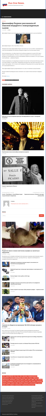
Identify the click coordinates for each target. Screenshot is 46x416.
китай (4, 384)
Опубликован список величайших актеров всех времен (15, 152)
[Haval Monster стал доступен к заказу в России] (6, 361)
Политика (4, 381)
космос (7, 384)
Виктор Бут (25, 376)
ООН (36, 379)
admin (9, 254)
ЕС (27, 377)
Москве (22, 379)
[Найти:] (23, 215)
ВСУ (21, 376)
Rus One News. (16, 3)
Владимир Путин (6, 377)
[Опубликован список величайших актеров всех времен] (23, 150)
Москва (18, 379)
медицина (12, 384)
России (22, 381)
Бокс (18, 376)
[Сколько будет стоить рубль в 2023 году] (6, 280)
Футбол (12, 383)
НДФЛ (33, 379)
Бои (15, 376)
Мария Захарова (6, 379)
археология (26, 383)
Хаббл (17, 383)
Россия (26, 381)
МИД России (35, 377)
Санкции (33, 381)
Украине (8, 383)
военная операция (33, 383)
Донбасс (24, 377)
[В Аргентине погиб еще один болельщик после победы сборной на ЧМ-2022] (6, 340)
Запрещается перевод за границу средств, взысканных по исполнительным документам (24, 263)
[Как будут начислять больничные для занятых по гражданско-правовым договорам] (6, 287)
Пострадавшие (10, 381)
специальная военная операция (28, 384)
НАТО (29, 379)
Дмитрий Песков (18, 377)
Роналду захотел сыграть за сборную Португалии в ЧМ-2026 (24, 343)
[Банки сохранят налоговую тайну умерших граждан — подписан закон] (6, 293)
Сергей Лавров (39, 381)
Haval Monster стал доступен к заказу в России (21, 356)
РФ (15, 381)
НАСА (26, 379)
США (30, 381)
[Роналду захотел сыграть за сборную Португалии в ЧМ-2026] (6, 347)
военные (39, 383)
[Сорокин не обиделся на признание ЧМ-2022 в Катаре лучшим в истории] (23, 322)
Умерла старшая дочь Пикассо (9, 186)
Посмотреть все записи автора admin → (20, 203)
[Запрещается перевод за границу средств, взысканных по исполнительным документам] (6, 266)
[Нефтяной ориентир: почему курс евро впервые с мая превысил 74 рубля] (6, 273)
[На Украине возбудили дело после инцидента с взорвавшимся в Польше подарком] (6, 367)
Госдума (11, 377)
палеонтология (18, 384)
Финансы (4, 249)
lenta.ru (8, 76)
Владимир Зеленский (32, 376)
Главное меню (7, 16)
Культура (4, 21)
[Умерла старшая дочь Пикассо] (23, 184)
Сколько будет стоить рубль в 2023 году (19, 276)
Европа (30, 377)
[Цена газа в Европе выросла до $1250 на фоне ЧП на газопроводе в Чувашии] (6, 354)
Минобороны (12, 379)
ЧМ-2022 (21, 383)
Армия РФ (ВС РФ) (9, 376)
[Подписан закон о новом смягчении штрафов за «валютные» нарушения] (23, 248)
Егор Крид (17, 80)
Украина (4, 383)
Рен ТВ (18, 381)
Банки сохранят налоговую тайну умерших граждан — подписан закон (27, 289)
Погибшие (40, 379)
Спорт (3, 323)
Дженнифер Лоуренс (9, 80)
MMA (4, 376)
